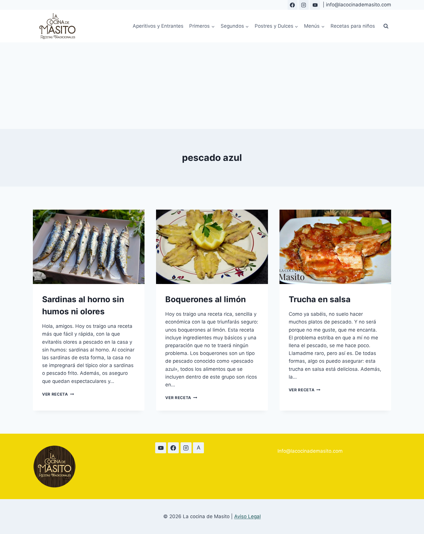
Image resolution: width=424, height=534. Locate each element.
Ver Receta (58, 394)
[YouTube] (315, 5)
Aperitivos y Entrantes (158, 26)
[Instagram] (304, 5)
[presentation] (89, 247)
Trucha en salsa (319, 299)
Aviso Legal (247, 516)
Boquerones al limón (205, 299)
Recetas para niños (353, 26)
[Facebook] (292, 5)
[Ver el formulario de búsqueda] (386, 26)
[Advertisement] (212, 85)
